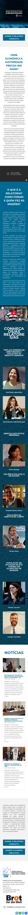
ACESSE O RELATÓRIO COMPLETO (14, 37)
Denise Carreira (14, 607)
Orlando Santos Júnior (14, 510)
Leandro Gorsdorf (14, 637)
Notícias (13, 679)
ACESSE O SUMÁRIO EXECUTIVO (14, 851)
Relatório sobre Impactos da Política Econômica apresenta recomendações (13, 720)
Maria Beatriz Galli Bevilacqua (14, 422)
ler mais (6, 696)
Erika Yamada (14, 469)
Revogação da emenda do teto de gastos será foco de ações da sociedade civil (13, 676)
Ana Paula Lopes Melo (14, 392)
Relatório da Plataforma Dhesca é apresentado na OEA (13, 765)
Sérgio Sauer (14, 551)
